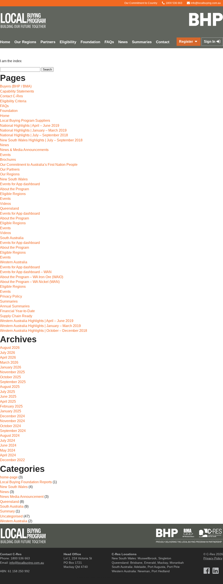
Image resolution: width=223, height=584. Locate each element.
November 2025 (12, 372)
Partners (48, 42)
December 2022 (12, 460)
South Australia (12, 238)
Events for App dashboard (20, 184)
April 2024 (8, 455)
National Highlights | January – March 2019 (33, 130)
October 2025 (10, 377)
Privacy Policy (11, 296)
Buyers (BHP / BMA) (16, 86)
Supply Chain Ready (16, 316)
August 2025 (10, 387)
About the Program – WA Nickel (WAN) (30, 282)
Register (186, 41)
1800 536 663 (173, 3)
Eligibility (68, 42)
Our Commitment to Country (140, 3)
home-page (9, 477)
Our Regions (25, 42)
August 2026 (10, 347)
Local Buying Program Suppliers (25, 120)
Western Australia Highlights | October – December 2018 (43, 330)
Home (4, 116)
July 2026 (7, 353)
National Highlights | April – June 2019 (29, 125)
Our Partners (10, 169)
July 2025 (7, 392)
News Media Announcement (22, 496)
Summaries (142, 42)
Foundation (90, 42)
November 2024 (12, 421)
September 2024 (13, 431)
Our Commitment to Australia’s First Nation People (39, 164)
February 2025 (11, 406)
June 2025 (8, 396)
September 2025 (13, 382)
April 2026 (8, 357)
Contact (162, 42)
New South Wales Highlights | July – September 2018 (41, 140)
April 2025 (8, 401)
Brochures (8, 159)
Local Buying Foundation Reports (26, 482)
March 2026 (9, 362)
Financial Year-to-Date (17, 311)
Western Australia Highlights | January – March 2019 (40, 326)
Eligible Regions (13, 194)
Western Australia (13, 262)
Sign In (210, 41)
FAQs (109, 42)
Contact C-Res (11, 96)
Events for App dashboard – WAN (26, 272)
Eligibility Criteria (13, 101)
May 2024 (7, 450)
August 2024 (10, 435)
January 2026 (10, 367)
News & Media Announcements (24, 150)
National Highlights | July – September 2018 (34, 135)
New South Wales (14, 179)
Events (5, 155)
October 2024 (10, 426)
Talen (119, 577)
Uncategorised (11, 516)
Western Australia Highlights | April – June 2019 (36, 321)
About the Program (14, 189)
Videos (5, 204)
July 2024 (7, 440)
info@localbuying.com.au (205, 3)
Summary (7, 511)
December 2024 (12, 416)
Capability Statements (17, 91)
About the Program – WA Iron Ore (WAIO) (31, 277)
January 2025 (10, 411)
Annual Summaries (15, 306)
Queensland (9, 208)
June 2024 (8, 445)
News (123, 42)
